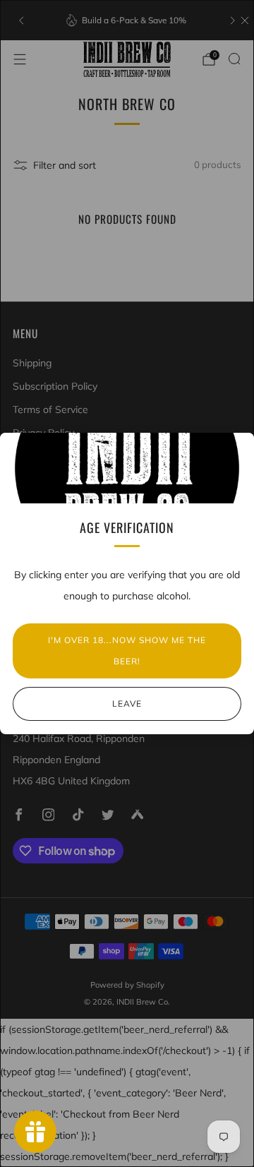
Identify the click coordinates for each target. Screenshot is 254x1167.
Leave (127, 703)
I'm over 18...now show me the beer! (127, 650)
